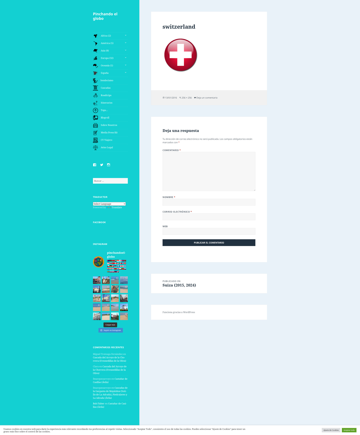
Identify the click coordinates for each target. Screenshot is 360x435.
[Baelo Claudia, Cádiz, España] (97, 298)
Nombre (169, 197)
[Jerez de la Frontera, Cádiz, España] (106, 280)
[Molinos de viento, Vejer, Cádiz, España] (124, 307)
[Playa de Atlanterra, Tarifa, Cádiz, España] (115, 280)
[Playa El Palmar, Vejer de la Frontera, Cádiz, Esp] (124, 316)
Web (165, 226)
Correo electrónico (177, 211)
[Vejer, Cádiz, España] (124, 298)
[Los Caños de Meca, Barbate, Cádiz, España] (115, 289)
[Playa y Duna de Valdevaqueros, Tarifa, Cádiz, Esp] (106, 289)
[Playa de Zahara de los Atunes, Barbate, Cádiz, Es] (106, 307)
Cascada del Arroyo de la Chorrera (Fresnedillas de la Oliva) (110, 370)
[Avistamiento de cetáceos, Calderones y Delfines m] (124, 280)
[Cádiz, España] (97, 316)
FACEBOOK (99, 222)
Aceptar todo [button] (349, 430)
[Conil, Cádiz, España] (106, 298)
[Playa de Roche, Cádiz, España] (115, 307)
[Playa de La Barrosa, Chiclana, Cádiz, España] (97, 307)
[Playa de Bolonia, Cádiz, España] (124, 289)
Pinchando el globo (105, 16)
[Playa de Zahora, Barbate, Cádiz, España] (115, 298)
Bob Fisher (98, 403)
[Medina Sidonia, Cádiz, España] (115, 316)
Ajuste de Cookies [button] (331, 430)
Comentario (172, 150)
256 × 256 (187, 97)
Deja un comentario (207, 97)
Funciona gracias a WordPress (179, 312)
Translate (117, 207)
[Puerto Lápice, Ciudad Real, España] (97, 280)
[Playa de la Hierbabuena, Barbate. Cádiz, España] (106, 316)
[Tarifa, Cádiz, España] (97, 289)
